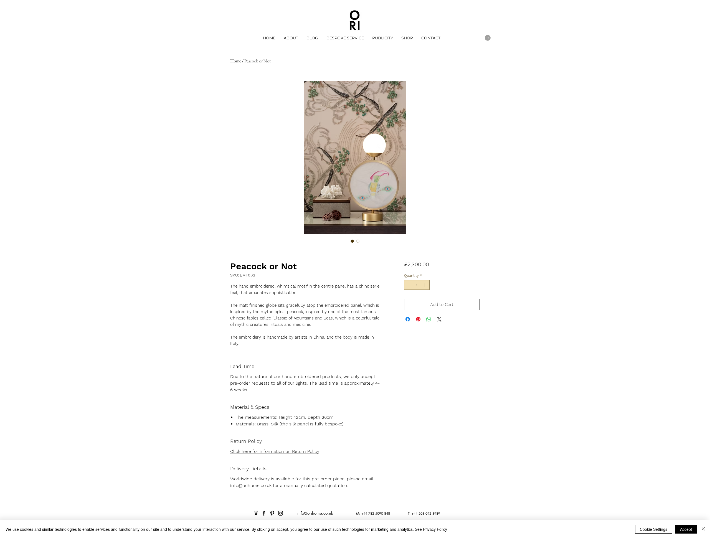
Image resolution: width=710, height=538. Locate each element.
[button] (382, 37)
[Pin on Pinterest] (418, 319)
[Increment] (425, 285)
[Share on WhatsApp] (428, 319)
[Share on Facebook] (407, 319)
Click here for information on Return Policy (274, 451)
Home (235, 61)
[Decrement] (408, 285)
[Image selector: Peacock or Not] (352, 241)
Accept (686, 529)
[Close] (703, 529)
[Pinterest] (272, 513)
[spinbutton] (416, 285)
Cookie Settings (653, 529)
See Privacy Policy (431, 529)
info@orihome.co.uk (315, 513)
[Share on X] (439, 319)
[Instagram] (280, 513)
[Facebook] (264, 513)
